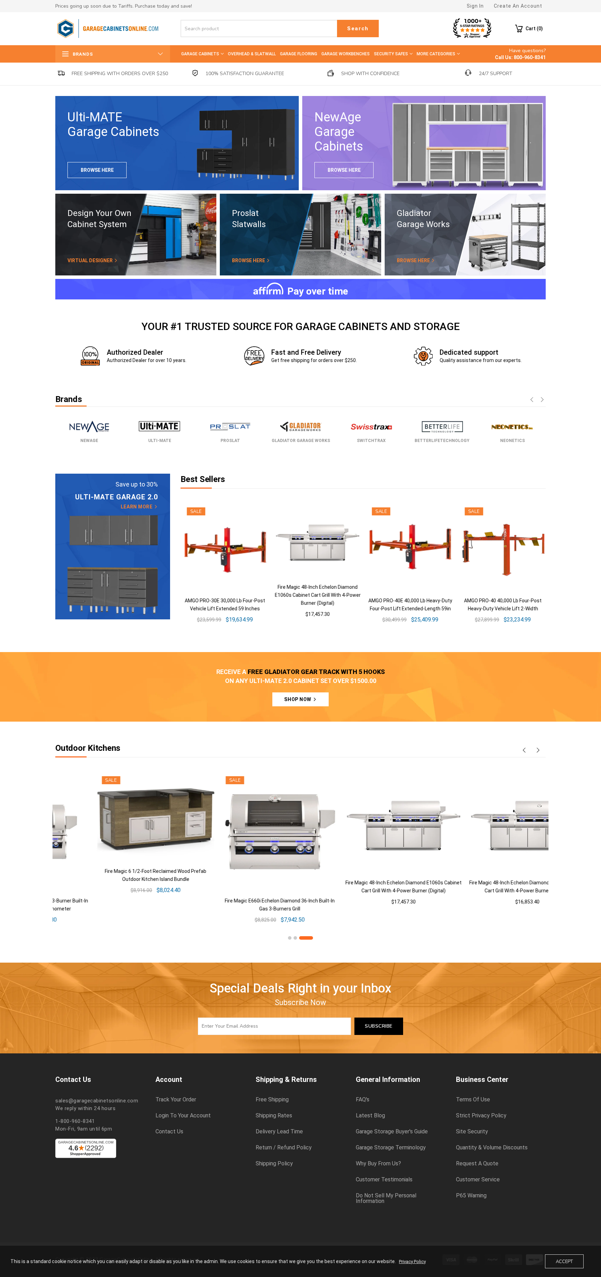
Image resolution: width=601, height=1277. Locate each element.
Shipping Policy (274, 1163)
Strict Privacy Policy (481, 1115)
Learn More (137, 506)
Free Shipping (272, 1099)
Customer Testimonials (384, 1179)
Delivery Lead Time (279, 1131)
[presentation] (531, 400)
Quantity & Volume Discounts (492, 1147)
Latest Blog (370, 1115)
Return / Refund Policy (284, 1147)
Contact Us (169, 1131)
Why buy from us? (378, 1163)
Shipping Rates (274, 1115)
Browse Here (97, 170)
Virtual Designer (90, 260)
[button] (289, 938)
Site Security (472, 1131)
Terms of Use (473, 1099)
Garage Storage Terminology (391, 1147)
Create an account (518, 6)
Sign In (475, 6)
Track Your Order (175, 1099)
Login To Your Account (183, 1115)
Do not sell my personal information (386, 1198)
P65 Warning (471, 1195)
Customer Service (478, 1179)
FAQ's (362, 1099)
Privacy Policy (412, 1261)
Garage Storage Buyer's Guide (392, 1131)
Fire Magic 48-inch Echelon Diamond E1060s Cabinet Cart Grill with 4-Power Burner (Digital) (316, 595)
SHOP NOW (298, 699)
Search (358, 28)
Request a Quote (477, 1163)
